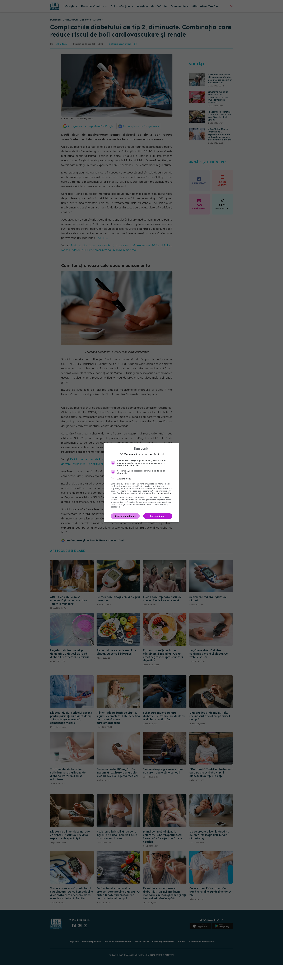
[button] (141, 479)
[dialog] (141, 482)
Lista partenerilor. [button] (163, 493)
